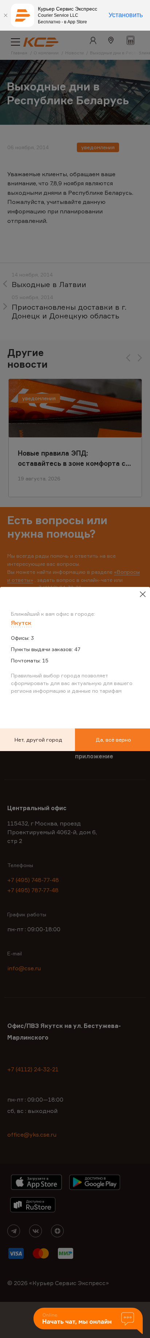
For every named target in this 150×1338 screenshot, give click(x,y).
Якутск (21, 622)
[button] (88, 1321)
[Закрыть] (5, 15)
